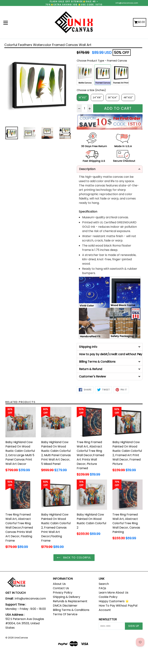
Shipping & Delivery (66, 597)
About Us (59, 584)
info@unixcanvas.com (127, 2)
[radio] (85, 74)
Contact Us (61, 588)
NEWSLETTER (108, 619)
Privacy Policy (62, 592)
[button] (110, 169)
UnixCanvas (21, 637)
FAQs (102, 588)
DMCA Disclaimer (65, 605)
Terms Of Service (65, 614)
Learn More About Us (113, 592)
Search (104, 584)
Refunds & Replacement (70, 601)
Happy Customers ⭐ (114, 601)
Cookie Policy (108, 597)
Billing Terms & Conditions (71, 610)
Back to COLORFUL (76, 557)
